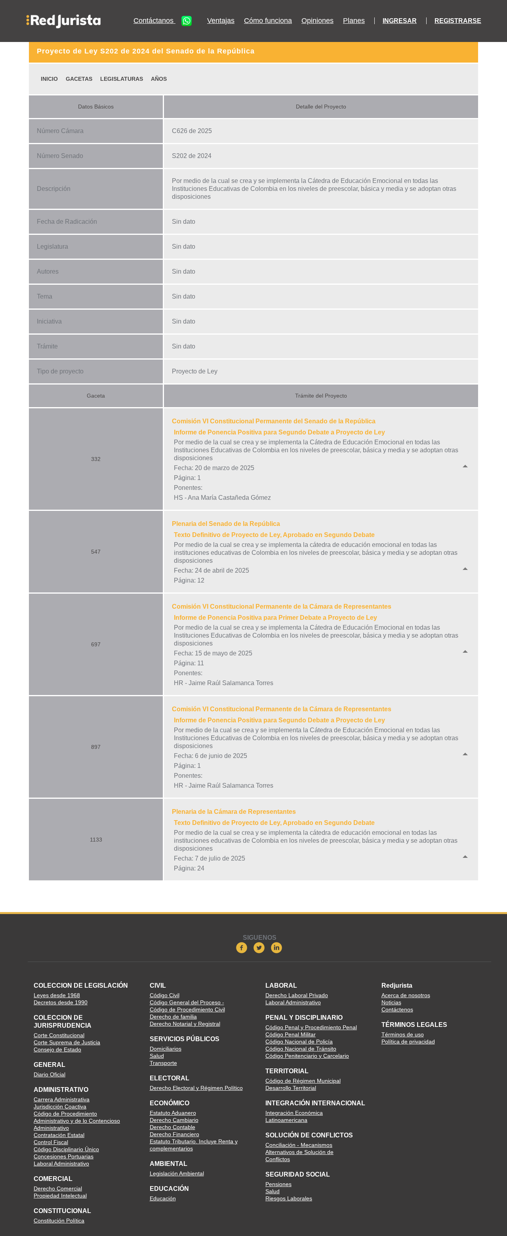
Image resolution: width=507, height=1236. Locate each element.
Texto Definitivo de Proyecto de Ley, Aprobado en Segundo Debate (274, 534)
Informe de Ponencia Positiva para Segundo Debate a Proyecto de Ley (279, 432)
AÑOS (159, 79)
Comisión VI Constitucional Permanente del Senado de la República (273, 421)
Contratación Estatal (59, 1135)
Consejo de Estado (57, 1049)
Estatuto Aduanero (173, 1113)
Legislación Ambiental (177, 1173)
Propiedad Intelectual (60, 1195)
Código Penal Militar (290, 1034)
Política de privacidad (408, 1041)
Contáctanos (154, 21)
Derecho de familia (173, 1016)
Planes (354, 20)
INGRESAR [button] (400, 20)
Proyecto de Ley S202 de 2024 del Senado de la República (146, 51)
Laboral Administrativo (61, 1163)
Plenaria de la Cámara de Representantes (234, 811)
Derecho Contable (172, 1127)
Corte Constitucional (59, 1035)
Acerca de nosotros (405, 995)
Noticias (391, 1002)
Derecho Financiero (174, 1134)
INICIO (49, 79)
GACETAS (79, 79)
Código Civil (164, 995)
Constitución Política (59, 1220)
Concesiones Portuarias (63, 1156)
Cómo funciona (268, 20)
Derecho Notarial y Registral (185, 1024)
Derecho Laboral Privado (296, 995)
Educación (163, 1198)
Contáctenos (397, 1009)
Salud (157, 1056)
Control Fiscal (51, 1142)
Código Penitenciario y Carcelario (307, 1056)
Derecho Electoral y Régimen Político (196, 1088)
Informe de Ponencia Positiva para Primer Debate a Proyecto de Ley (275, 617)
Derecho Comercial (58, 1188)
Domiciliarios (165, 1049)
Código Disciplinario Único (66, 1149)
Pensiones (278, 1184)
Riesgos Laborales (288, 1198)
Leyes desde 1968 (57, 995)
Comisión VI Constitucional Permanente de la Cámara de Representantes (281, 606)
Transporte (163, 1063)
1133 (96, 839)
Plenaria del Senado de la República (226, 523)
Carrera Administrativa (62, 1099)
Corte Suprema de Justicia (67, 1042)
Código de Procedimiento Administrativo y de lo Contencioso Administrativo (77, 1120)
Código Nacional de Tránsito (300, 1049)
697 (96, 644)
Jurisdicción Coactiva (60, 1106)
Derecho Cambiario (174, 1120)
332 (96, 459)
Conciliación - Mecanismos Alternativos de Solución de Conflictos (299, 1152)
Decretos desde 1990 (61, 1002)
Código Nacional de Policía (299, 1041)
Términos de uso (402, 1034)
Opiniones (317, 20)
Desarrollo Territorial (290, 1088)
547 (96, 551)
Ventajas (220, 20)
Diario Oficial (49, 1074)
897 (96, 747)
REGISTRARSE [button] (458, 20)
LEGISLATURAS (121, 79)
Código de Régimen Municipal (303, 1081)
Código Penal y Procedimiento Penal (311, 1027)
